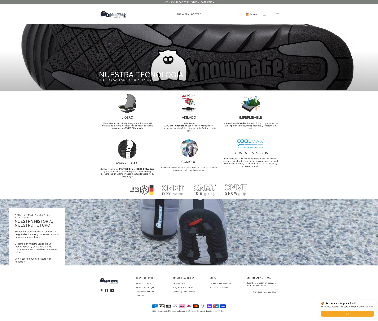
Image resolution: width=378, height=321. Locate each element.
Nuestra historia (143, 283)
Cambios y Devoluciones (184, 291)
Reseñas (140, 295)
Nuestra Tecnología (145, 287)
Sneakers (183, 14)
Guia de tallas (179, 283)
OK (347, 313)
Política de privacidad (219, 287)
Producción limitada (145, 291)
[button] (252, 14)
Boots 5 (196, 14)
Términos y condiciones (220, 283)
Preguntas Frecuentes (183, 287)
